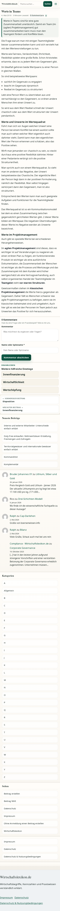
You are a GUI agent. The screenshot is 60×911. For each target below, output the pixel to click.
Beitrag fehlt (10, 801)
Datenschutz (10, 808)
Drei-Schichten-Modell (30, 498)
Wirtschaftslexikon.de (10, 4)
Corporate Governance (22, 547)
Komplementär (11, 464)
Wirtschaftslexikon (13, 831)
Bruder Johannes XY (21, 474)
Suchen (48, 4)
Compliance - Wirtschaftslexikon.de (29, 543)
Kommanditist (11, 456)
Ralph (13, 515)
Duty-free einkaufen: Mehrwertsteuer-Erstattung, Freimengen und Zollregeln (27, 437)
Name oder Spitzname (13, 344)
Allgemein (9, 590)
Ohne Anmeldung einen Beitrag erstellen (24, 823)
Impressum (9, 816)
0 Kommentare (37, 15)
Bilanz (23, 529)
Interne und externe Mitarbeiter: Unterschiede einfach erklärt (26, 427)
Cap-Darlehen (27, 515)
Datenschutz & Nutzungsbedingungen (22, 856)
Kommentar (7, 326)
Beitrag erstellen (12, 793)
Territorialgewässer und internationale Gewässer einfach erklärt (27, 448)
